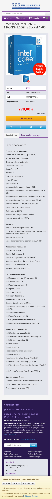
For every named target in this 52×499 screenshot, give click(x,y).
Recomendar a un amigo (30, 135)
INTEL (28, 88)
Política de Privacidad (10, 434)
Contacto (35, 18)
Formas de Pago (34, 457)
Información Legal (35, 452)
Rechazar (16, 483)
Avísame (27, 118)
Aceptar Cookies (28, 483)
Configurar (6, 483)
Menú (8, 18)
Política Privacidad (11, 454)
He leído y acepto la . (21, 439)
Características (11, 135)
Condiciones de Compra (13, 457)
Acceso (21, 18)
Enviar (33, 445)
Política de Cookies (30, 496)
